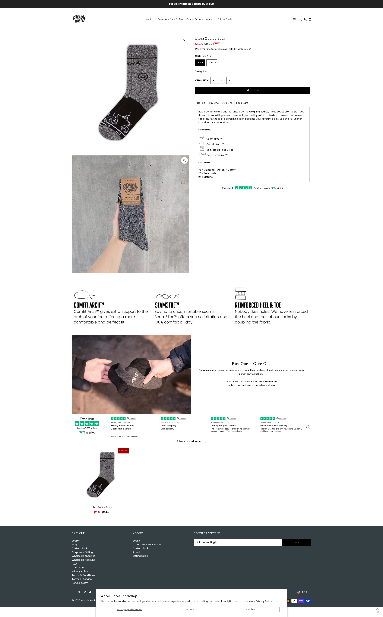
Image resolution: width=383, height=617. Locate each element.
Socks (149, 19)
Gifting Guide (140, 556)
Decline (250, 609)
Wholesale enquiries (83, 556)
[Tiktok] (90, 592)
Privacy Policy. (264, 601)
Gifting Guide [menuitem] (225, 19)
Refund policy (80, 583)
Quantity (201, 80)
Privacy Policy (80, 571)
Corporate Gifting (82, 552)
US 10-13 (212, 62)
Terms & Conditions (83, 575)
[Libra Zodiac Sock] (101, 475)
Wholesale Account (83, 560)
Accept (190, 609)
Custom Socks (80, 548)
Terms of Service (82, 579)
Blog (74, 544)
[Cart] (310, 19)
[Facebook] (74, 592)
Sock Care (242, 103)
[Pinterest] (85, 592)
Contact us (78, 567)
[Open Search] (300, 19)
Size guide (201, 71)
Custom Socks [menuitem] (193, 19)
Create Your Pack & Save (147, 544)
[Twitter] (79, 592)
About (209, 19)
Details (201, 103)
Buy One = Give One (220, 103)
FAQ (74, 563)
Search (76, 540)
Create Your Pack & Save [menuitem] (171, 19)
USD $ (304, 592)
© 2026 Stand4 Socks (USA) (88, 600)
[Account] (305, 19)
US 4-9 (200, 62)
